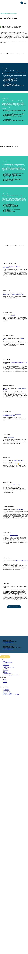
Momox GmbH (10, 437)
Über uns (5, 666)
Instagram (5, 680)
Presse (4, 671)
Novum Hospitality (20, 509)
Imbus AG (13, 315)
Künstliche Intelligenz (7, 693)
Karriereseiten (6, 665)
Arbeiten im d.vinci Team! (8, 667)
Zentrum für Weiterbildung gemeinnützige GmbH (13, 294)
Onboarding (5, 663)
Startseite (5, 661)
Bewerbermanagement (7, 662)
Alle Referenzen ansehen (14, 606)
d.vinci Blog (5, 668)
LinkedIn (5, 682)
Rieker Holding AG (14, 535)
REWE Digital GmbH (18, 460)
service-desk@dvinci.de (8, 648)
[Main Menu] (25, 2)
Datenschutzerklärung (7, 673)
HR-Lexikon (5, 670)
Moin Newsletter (5, 656)
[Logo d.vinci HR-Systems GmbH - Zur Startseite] (6, 3)
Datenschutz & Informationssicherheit (11, 694)
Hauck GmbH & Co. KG (14, 484)
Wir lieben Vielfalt (7, 691)
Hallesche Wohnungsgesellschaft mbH (12, 414)
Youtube (4, 679)
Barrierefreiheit (6, 690)
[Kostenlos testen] (21, 3)
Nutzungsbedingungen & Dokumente (11, 674)
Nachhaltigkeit (6, 689)
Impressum (5, 672)
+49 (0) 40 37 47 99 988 (8, 642)
